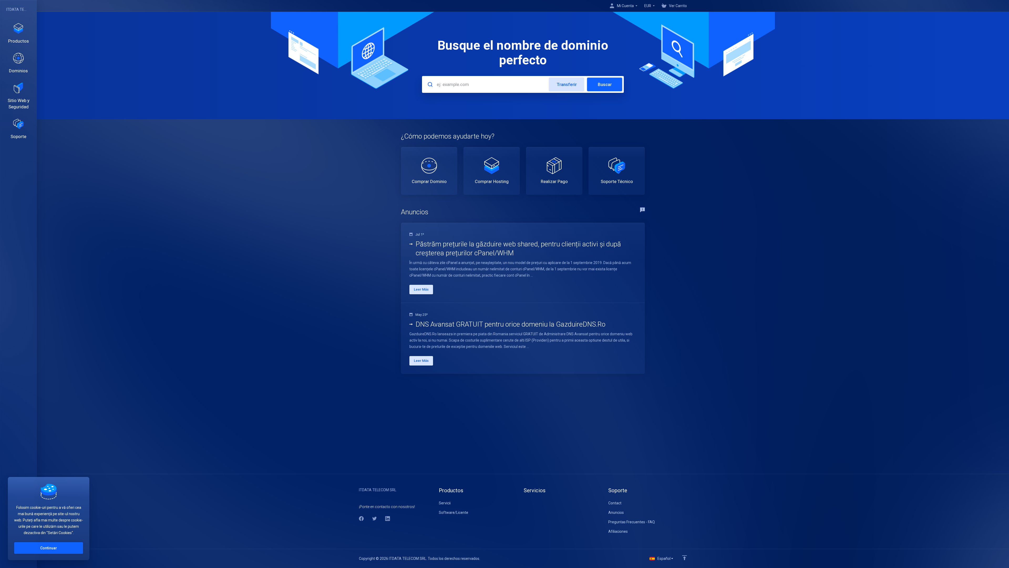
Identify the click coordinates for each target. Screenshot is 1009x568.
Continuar (48, 548)
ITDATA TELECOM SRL (17, 9)
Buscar (605, 84)
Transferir (567, 84)
